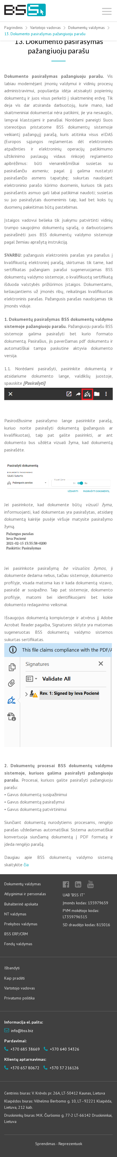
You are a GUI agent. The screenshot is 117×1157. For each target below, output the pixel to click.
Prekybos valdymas (20, 923)
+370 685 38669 (24, 1049)
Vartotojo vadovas (45, 27)
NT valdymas (15, 914)
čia (26, 864)
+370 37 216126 (64, 1067)
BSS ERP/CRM (16, 933)
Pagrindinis (13, 27)
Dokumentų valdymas (86, 27)
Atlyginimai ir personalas (25, 893)
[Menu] (107, 10)
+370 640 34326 (64, 1049)
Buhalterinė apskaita (21, 904)
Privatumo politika (19, 998)
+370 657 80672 (24, 1067)
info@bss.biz (22, 1030)
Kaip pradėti (14, 978)
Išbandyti (12, 967)
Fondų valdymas (18, 943)
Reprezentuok (70, 1143)
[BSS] (25, 10)
